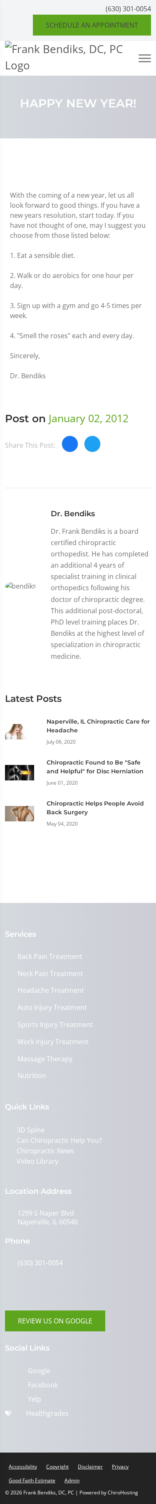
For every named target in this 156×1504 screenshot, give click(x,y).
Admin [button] (71, 1480)
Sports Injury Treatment (55, 1024)
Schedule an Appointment (92, 25)
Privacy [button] (120, 1466)
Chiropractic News (45, 1150)
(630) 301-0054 (128, 8)
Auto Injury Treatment (52, 1007)
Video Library (37, 1161)
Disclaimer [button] (90, 1466)
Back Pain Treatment (49, 956)
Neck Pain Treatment (50, 973)
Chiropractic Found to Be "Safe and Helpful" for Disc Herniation (95, 767)
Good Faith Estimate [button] (32, 1480)
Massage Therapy (44, 1059)
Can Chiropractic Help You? (59, 1140)
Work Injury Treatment (53, 1042)
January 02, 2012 (89, 418)
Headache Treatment (50, 990)
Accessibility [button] (23, 1466)
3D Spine (31, 1129)
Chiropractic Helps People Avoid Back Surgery (95, 808)
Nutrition (31, 1075)
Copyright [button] (57, 1466)
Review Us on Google (55, 1321)
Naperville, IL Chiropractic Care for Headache (98, 726)
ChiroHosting (123, 1492)
